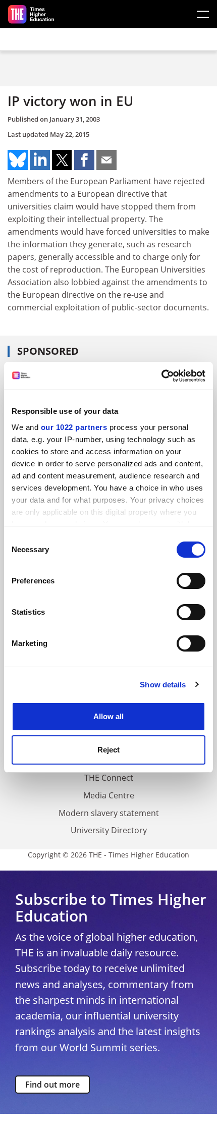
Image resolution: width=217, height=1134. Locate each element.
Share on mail (106, 160)
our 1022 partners (74, 427)
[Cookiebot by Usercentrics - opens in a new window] (161, 376)
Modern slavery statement (109, 813)
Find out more (52, 1084)
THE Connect (108, 777)
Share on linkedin (40, 160)
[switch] (191, 581)
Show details (163, 684)
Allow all (108, 716)
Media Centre (108, 795)
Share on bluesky (18, 160)
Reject (108, 749)
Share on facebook (84, 160)
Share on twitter (62, 160)
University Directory (109, 830)
